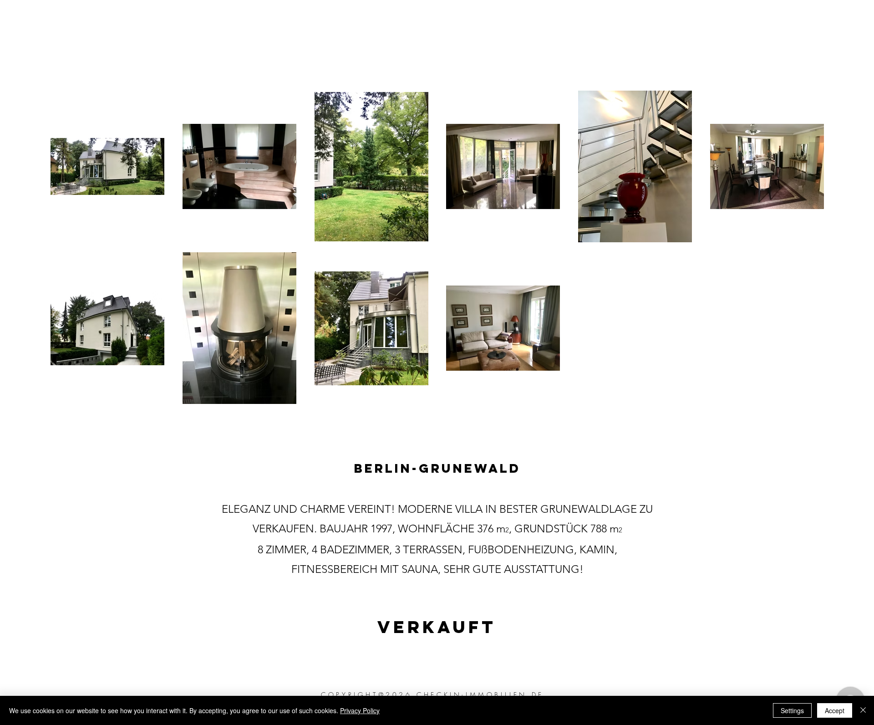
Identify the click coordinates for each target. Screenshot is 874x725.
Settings (792, 710)
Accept (834, 710)
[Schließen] (863, 710)
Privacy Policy (360, 710)
